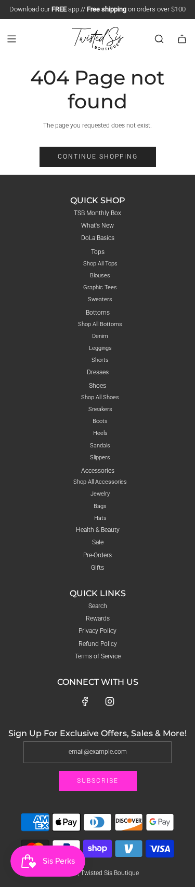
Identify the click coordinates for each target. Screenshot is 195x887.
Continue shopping (98, 156)
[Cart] (182, 38)
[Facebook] (85, 701)
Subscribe (98, 780)
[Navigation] (11, 38)
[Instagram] (109, 701)
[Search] (159, 38)
